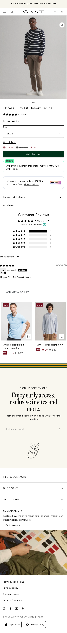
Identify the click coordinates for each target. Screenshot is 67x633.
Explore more (12, 525)
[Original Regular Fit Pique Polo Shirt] (16, 321)
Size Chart (9, 142)
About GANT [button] (11, 499)
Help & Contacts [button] (14, 476)
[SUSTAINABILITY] (33, 552)
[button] (4, 12)
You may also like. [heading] (18, 292)
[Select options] (28, 336)
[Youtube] (16, 608)
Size (5, 127)
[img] (7, 265)
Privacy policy (10, 587)
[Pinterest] (22, 608)
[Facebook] (10, 608)
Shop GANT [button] (10, 488)
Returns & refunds (12, 600)
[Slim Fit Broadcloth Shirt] (50, 321)
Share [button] (10, 204)
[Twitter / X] (29, 608)
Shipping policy (11, 594)
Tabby (14, 168)
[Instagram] (4, 608)
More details (11, 121)
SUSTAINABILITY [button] (12, 510)
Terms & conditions (13, 581)
